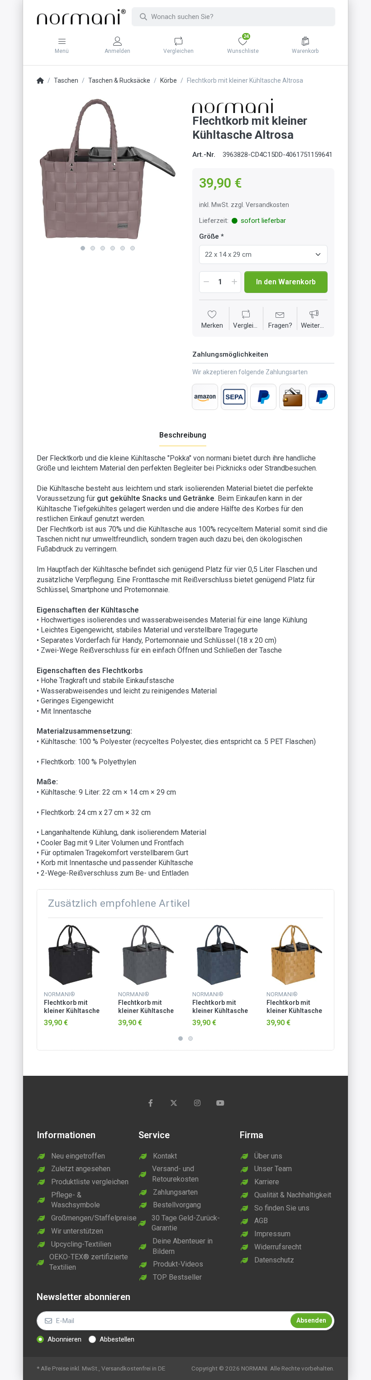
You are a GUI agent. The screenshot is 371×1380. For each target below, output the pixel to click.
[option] (108, 169)
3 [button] (102, 248)
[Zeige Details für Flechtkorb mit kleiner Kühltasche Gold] (296, 955)
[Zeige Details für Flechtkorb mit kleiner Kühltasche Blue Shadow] (222, 955)
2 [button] (92, 248)
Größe (209, 236)
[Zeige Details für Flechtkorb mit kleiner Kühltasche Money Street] (148, 955)
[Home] (40, 80)
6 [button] (132, 248)
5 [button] (122, 248)
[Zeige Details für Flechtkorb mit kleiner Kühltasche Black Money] (74, 955)
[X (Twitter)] (174, 1103)
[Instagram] (197, 1103)
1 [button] (83, 248)
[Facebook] (151, 1103)
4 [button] (112, 248)
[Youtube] (221, 1103)
